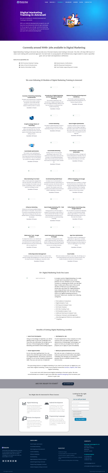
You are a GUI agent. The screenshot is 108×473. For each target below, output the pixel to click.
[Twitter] (13, 461)
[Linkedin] (8, 461)
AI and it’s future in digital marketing (66, 455)
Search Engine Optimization (36, 444)
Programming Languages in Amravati (38, 464)
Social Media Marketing (35, 446)
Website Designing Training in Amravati (38, 467)
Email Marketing (33, 456)
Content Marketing (34, 451)
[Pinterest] (11, 461)
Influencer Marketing (34, 454)
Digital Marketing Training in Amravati (38, 459)
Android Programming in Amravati (37, 462)
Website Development (77, 411)
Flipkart (72, 367)
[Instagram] (6, 461)
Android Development (77, 413)
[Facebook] (3, 461)
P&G (76, 367)
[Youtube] (16, 461)
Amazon (66, 367)
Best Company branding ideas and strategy (68, 460)
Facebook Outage (62, 452)
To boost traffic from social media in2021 (67, 453)
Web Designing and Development (37, 449)
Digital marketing (76, 414)
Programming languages (78, 416)
